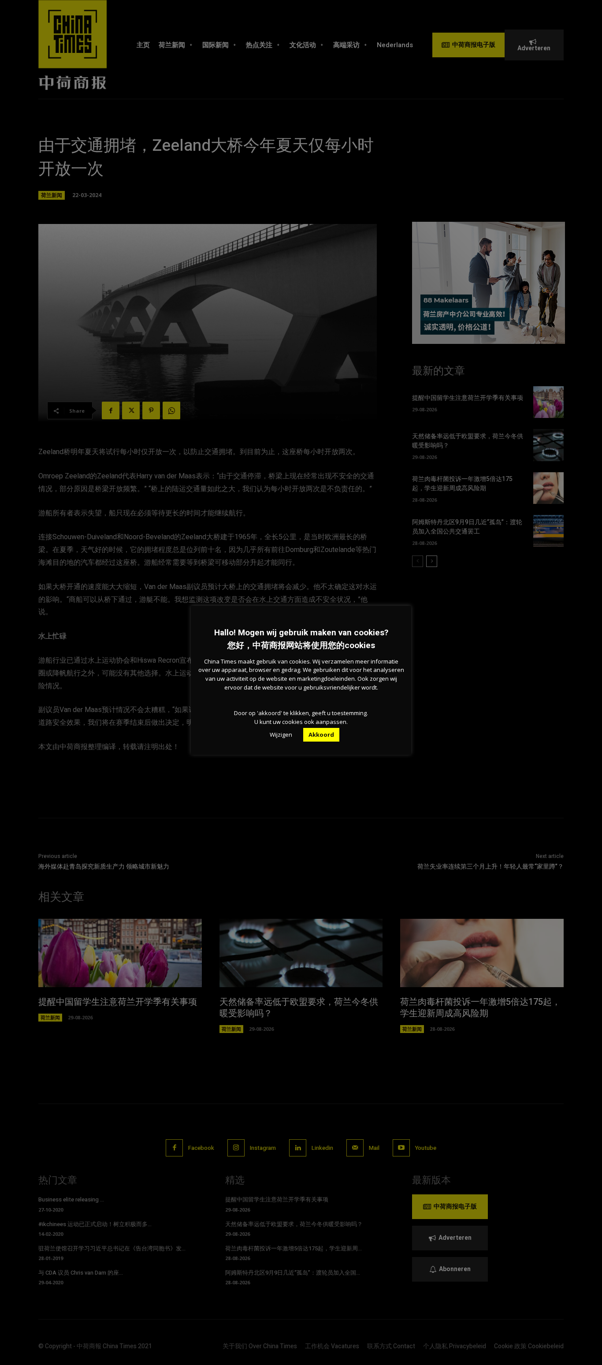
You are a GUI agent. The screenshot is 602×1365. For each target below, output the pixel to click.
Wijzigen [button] (281, 734)
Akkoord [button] (321, 734)
